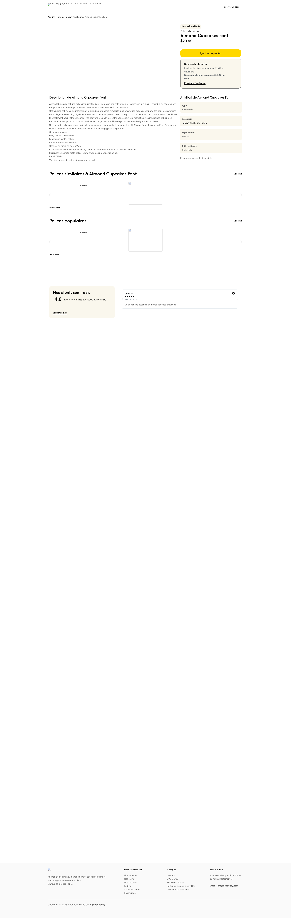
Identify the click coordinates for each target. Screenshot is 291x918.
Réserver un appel (231, 7)
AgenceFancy (97, 904)
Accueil (51, 17)
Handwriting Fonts (74, 17)
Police (60, 17)
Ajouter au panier (210, 53)
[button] (50, 195)
